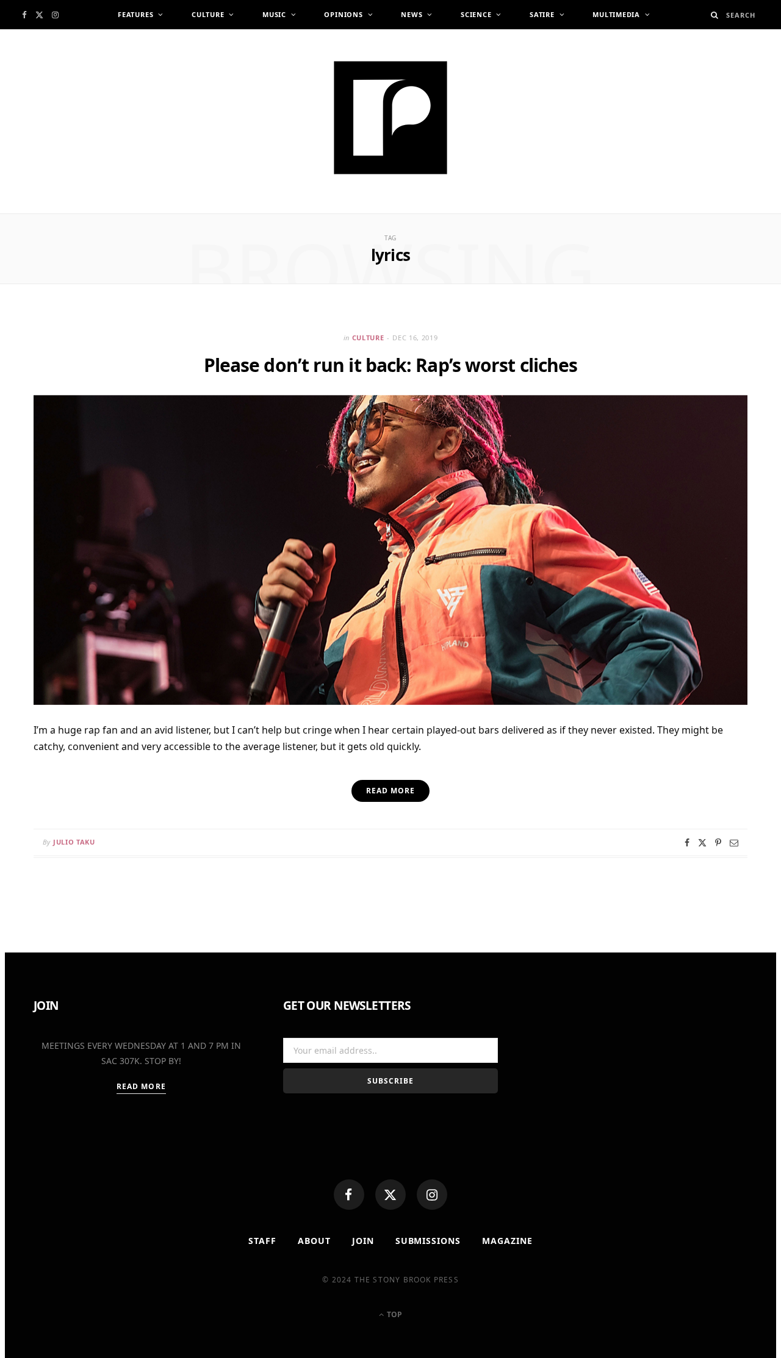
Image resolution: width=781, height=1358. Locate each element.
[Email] (734, 842)
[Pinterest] (718, 842)
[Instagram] (432, 1194)
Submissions (428, 1240)
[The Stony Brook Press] (390, 117)
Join (363, 1240)
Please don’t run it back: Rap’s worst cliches (391, 364)
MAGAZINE (507, 1240)
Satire (542, 14)
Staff (262, 1240)
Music (274, 14)
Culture (208, 14)
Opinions (343, 14)
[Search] (715, 15)
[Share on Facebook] (687, 842)
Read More (141, 1086)
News (411, 14)
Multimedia (616, 14)
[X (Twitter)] (390, 1194)
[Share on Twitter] (702, 842)
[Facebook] (349, 1194)
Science (476, 14)
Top (393, 1314)
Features (135, 14)
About (314, 1240)
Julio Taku (74, 841)
